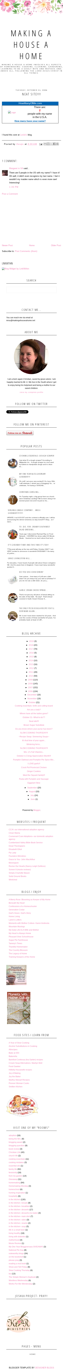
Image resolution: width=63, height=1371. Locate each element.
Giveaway (13, 1179)
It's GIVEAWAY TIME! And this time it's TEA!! (28, 544)
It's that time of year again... (34, 740)
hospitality (13, 1196)
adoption (12, 1135)
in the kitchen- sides (17, 1220)
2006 (30, 691)
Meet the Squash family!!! (34, 775)
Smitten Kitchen (15, 1087)
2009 (30, 680)
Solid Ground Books (17, 876)
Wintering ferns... (33, 744)
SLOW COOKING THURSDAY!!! (34, 733)
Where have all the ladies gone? (34, 713)
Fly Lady (12, 853)
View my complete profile (31, 392)
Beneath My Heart (17, 903)
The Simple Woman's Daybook (22, 1277)
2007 (30, 687)
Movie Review (15, 1243)
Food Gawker (15, 1066)
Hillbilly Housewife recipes (20, 1070)
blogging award (15, 1142)
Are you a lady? (34, 710)
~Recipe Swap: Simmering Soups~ (34, 737)
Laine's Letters (15, 920)
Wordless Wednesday (18, 1280)
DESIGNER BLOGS (44, 1368)
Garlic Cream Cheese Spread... (33, 590)
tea (10, 1274)
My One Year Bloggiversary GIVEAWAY (26, 1247)
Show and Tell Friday (18, 1267)
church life (13, 1156)
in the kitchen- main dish (19, 1216)
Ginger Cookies (34, 771)
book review (14, 1149)
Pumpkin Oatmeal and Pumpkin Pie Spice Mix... (34, 760)
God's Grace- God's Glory (20, 913)
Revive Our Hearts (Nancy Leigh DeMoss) (27, 866)
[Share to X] (51, 143)
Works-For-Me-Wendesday (20, 1284)
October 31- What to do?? (34, 717)
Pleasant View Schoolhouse (21, 937)
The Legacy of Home (18, 953)
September (32, 788)
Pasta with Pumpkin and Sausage (34, 779)
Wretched (13, 880)
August (32, 791)
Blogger (36, 810)
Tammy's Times (15, 943)
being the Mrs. (15, 1139)
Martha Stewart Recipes (19, 1080)
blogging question (17, 1145)
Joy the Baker (15, 1076)
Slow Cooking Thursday (19, 1270)
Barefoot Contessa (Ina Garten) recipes (26, 1060)
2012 (31, 668)
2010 (31, 676)
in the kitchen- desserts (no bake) (23, 1213)
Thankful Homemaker (18, 947)
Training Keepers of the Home (22, 957)
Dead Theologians (17, 846)
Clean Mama (14, 833)
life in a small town (17, 1230)
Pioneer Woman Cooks (19, 1083)
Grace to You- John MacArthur (22, 859)
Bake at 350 (14, 1053)
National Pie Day (16, 1250)
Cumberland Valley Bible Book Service (26, 842)
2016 (31, 653)
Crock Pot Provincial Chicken (34, 767)
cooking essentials (17, 1159)
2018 (31, 645)
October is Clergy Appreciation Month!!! (34, 756)
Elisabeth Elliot (15, 849)
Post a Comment (10, 194)
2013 (31, 664)
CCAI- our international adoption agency (26, 829)
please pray (14, 1260)
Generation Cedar (17, 910)
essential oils (14, 1166)
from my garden (15, 1176)
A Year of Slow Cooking (19, 1043)
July (32, 795)
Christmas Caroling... (30, 492)
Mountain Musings (17, 926)
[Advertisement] (31, 219)
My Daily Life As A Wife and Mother (24, 930)
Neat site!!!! (34, 721)
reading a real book (17, 1263)
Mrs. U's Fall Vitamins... (34, 752)
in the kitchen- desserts (19, 1210)
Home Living (14, 916)
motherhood (14, 1240)
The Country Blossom (18, 950)
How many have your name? (30, 121)
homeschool (14, 1189)
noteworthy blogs (16, 1253)
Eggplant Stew (33, 783)
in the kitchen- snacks (18, 1223)
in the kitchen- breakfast (19, 1206)
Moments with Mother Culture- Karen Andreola (29, 923)
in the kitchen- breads (18, 1203)
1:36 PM (14, 187)
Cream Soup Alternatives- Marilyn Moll (25, 1063)
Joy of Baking (15, 1073)
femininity (13, 1172)
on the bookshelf (16, 1257)
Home (32, 245)
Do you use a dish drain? (31, 571)
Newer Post (7, 245)
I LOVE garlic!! (34, 763)
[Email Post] (41, 144)
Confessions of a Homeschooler (23, 906)
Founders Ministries (17, 856)
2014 (31, 660)
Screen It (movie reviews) (20, 869)
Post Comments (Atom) (26, 251)
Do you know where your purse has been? (33, 729)
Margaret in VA (16, 168)
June (33, 799)
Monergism (14, 863)
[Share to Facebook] (54, 143)
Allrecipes (13, 1049)
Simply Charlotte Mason (19, 873)
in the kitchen (14, 1199)
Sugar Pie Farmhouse (18, 940)
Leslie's (23, 135)
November (32, 698)
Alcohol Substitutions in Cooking (23, 1046)
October (32, 702)
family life (13, 1169)
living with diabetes (17, 1236)
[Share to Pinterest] (57, 143)
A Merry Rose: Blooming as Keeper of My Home (29, 899)
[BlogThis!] (48, 143)
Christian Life (14, 1152)
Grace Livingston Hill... (20, 558)
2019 (31, 641)
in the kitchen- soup (17, 1226)
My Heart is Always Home (20, 933)
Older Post (56, 245)
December (32, 695)
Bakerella (13, 1056)
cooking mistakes (16, 1162)
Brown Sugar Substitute (34, 725)
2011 (31, 672)
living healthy (14, 1233)
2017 (31, 649)
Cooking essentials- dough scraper (36, 455)
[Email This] (45, 143)
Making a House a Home (31, 44)
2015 (31, 657)
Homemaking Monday (18, 1186)
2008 (30, 684)
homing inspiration (17, 1193)
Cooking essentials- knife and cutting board (34, 706)
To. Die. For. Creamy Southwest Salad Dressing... (34, 528)
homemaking (14, 1183)
